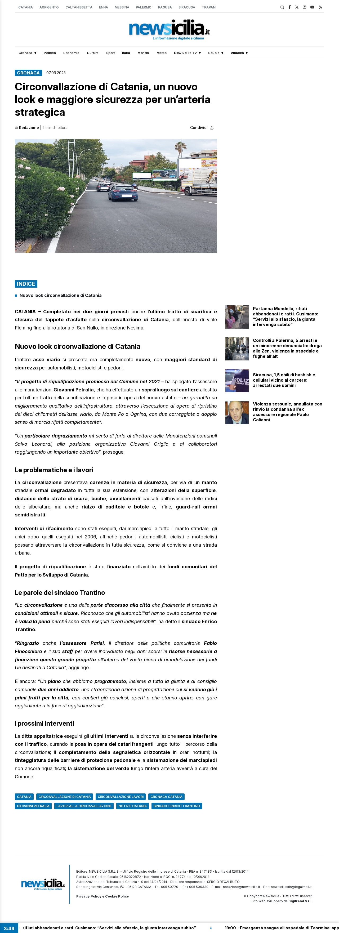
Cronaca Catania (166, 797)
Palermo (143, 7)
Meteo (162, 53)
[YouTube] (312, 7)
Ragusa (165, 7)
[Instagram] (304, 7)
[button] (116, 196)
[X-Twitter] (297, 7)
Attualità (237, 53)
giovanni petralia (33, 806)
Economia (71, 53)
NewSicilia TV (185, 53)
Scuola (213, 53)
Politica (50, 53)
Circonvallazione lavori (121, 797)
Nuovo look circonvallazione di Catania (61, 295)
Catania (25, 7)
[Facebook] (289, 7)
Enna (103, 7)
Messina (122, 7)
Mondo (143, 53)
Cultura (93, 53)
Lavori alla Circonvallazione (83, 806)
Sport (110, 53)
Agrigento (49, 7)
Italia (126, 53)
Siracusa (187, 7)
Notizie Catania (132, 806)
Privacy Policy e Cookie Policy (102, 896)
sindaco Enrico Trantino (177, 806)
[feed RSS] (320, 7)
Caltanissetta (78, 7)
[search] (282, 7)
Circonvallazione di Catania (64, 797)
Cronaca (25, 53)
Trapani (209, 7)
